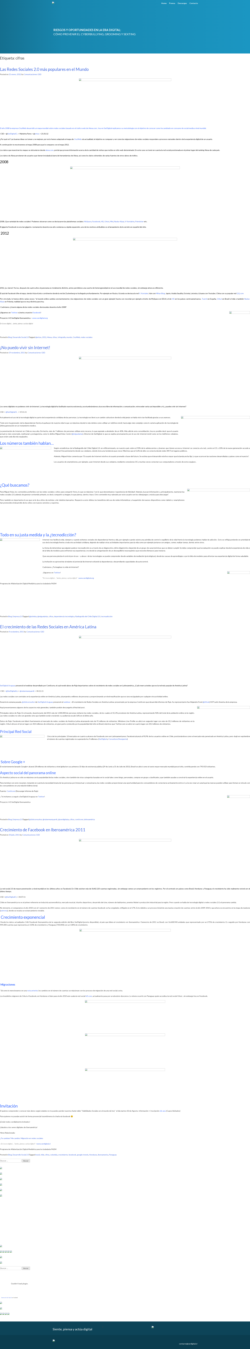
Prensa (172, 3)
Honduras (93, 1155)
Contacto (193, 3)
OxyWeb (77, 139)
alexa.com (50, 150)
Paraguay (113, 1155)
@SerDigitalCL (11, 412)
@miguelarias (77, 434)
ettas (37, 134)
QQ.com (240, 293)
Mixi (111, 221)
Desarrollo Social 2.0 (21, 337)
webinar (67, 702)
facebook (72, 1155)
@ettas (38, 337)
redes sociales (86, 337)
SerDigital (103, 739)
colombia (53, 1155)
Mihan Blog (160, 293)
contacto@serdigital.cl (188, 1344)
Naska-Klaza (119, 221)
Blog (10, 337)
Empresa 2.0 (18, 616)
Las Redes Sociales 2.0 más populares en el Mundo (44, 69)
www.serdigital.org (86, 578)
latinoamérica (89, 819)
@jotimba (33, 616)
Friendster (139, 221)
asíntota (4, 910)
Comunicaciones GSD (32, 74)
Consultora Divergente (117, 739)
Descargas (182, 3)
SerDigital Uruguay (7, 685)
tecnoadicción (107, 616)
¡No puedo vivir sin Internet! (25, 347)
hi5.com (89, 996)
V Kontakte (129, 221)
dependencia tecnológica (64, 616)
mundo (69, 337)
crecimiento (63, 1155)
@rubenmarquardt (27, 691)
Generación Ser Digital (6, 1297)
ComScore (11, 791)
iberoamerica (103, 1155)
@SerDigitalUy (12, 691)
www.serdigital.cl (44, 1144)
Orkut (106, 221)
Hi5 (102, 221)
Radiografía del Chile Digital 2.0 (87, 616)
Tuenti (204, 299)
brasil (37, 1155)
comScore (79, 819)
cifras (54, 337)
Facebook (96, 221)
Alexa (49, 337)
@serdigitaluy (63, 819)
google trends (82, 1155)
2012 (44, 337)
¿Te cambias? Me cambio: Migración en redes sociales (21, 1138)
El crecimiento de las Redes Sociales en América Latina (48, 626)
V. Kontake (143, 293)
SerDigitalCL (13, 134)
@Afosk (206, 702)
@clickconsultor (28, 702)
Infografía (62, 337)
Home (164, 3)
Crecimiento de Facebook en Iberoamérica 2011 (42, 829)
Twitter (57, 572)
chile (42, 1155)
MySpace (88, 221)
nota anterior (32, 990)
